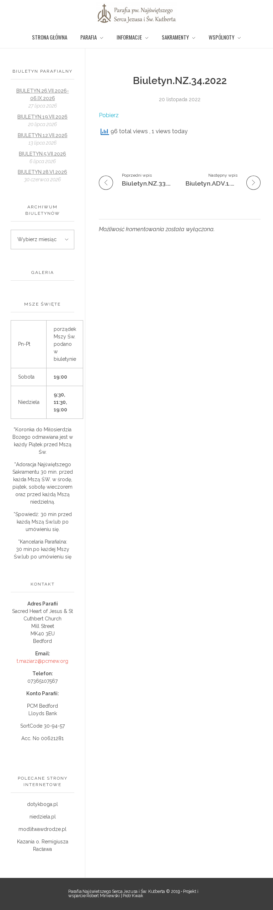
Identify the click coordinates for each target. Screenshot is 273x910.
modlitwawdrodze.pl (42, 829)
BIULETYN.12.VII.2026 (43, 135)
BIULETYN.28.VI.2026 (42, 172)
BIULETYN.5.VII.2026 (42, 154)
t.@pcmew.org (42, 661)
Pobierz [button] (109, 115)
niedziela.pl (43, 817)
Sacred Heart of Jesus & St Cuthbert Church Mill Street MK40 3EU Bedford (42, 626)
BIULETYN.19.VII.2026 (42, 117)
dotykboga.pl (42, 804)
